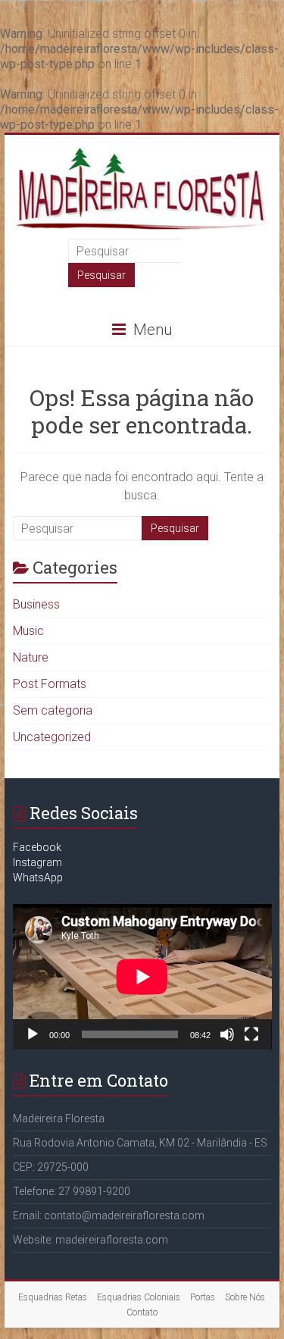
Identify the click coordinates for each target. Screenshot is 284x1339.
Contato (142, 1312)
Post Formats (49, 684)
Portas (202, 1297)
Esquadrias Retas (52, 1297)
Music (28, 631)
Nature (30, 657)
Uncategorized (52, 737)
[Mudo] (227, 1034)
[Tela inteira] (251, 1034)
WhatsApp (38, 877)
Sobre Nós (245, 1297)
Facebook (37, 847)
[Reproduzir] (32, 1034)
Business (36, 604)
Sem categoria (52, 710)
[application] (142, 977)
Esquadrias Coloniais (138, 1297)
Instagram (37, 862)
